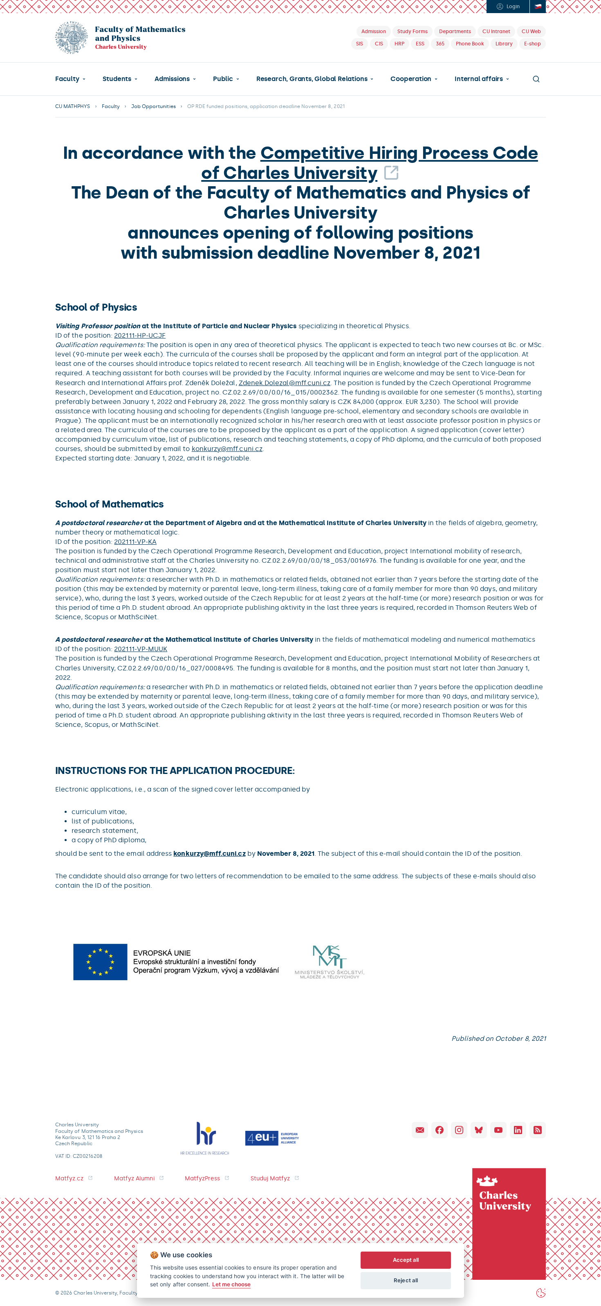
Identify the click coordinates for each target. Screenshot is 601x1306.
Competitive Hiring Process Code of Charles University (369, 162)
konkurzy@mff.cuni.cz (227, 449)
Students (117, 79)
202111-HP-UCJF (140, 335)
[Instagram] (459, 1130)
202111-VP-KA (135, 542)
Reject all (406, 1280)
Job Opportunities (153, 106)
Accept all (406, 1259)
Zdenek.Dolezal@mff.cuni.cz (285, 383)
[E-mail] (420, 1130)
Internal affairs (479, 79)
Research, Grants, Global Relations (311, 79)
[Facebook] (439, 1130)
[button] (70, 79)
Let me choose (231, 1284)
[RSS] (537, 1130)
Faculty (67, 79)
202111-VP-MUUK (140, 649)
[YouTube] (498, 1130)
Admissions (172, 79)
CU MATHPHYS (72, 106)
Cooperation (410, 79)
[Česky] (537, 6)
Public (223, 79)
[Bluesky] (479, 1130)
